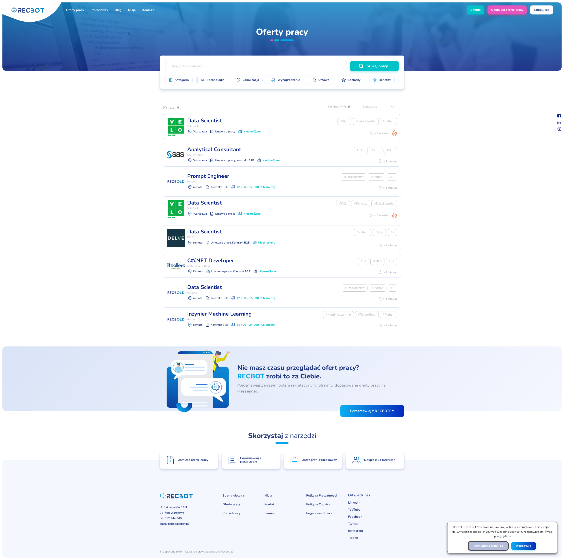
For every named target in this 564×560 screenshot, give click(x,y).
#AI (392, 177)
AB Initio (300, 46)
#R (392, 232)
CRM (219, 57)
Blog (118, 10)
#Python (389, 121)
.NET (196, 56)
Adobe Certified (325, 57)
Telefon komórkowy (242, 57)
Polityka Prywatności (321, 495)
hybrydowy (273, 56)
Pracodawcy (99, 10)
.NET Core (196, 46)
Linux (361, 56)
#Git (391, 261)
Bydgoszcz (185, 56)
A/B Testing (258, 46)
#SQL (344, 121)
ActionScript (181, 57)
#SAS (361, 150)
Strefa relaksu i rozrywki (370, 57)
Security (183, 57)
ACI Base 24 (383, 46)
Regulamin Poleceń (320, 513)
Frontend (311, 57)
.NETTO (219, 46)
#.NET (377, 261)
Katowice (298, 56)
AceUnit (358, 46)
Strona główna (233, 495)
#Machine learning (338, 315)
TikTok (353, 538)
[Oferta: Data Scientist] (282, 127)
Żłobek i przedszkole (328, 57)
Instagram (355, 530)
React (275, 56)
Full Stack (265, 57)
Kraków (320, 56)
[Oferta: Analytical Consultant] (282, 154)
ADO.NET (296, 57)
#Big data (360, 203)
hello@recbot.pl (178, 524)
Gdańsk (209, 56)
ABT (339, 46)
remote (381, 56)
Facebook (355, 516)
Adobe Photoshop (359, 57)
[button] (488, 546)
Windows (382, 56)
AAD (280, 46)
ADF (276, 57)
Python (214, 56)
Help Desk (335, 57)
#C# (363, 261)
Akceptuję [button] (523, 546)
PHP (232, 56)
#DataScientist (366, 121)
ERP (202, 57)
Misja (132, 10)
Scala (343, 56)
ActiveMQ (240, 57)
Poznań (360, 56)
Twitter (353, 523)
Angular (294, 56)
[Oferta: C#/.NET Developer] (282, 265)
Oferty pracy (75, 10)
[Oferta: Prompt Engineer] (282, 181)
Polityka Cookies (318, 504)
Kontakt (148, 10)
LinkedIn (354, 502)
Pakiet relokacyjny (189, 57)
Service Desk (362, 57)
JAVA (178, 56)
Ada (260, 57)
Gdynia (229, 56)
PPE (215, 57)
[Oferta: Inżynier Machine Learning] (282, 319)
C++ (325, 56)
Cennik (269, 513)
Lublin (340, 56)
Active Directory (211, 57)
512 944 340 (173, 518)
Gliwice (250, 56)
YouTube (354, 509)
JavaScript (253, 56)
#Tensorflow (367, 315)
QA (384, 57)
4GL (237, 46)
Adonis (387, 57)
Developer (240, 57)
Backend (288, 57)
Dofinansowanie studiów (285, 57)
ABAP (321, 46)
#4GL (375, 150)
